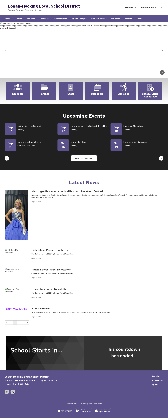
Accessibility (157, 380)
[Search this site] (162, 8)
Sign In (154, 384)
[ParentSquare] (65, 411)
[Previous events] (7, 158)
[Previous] (11, 323)
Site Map (155, 376)
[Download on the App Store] (102, 410)
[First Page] (7, 323)
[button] (130, 7)
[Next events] (161, 158)
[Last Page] (27, 323)
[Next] (23, 323)
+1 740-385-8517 (20, 384)
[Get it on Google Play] (83, 410)
